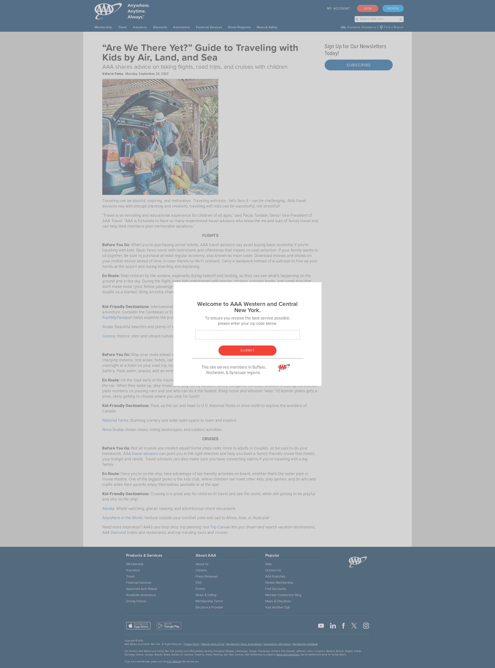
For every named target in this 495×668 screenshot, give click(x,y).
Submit (247, 350)
